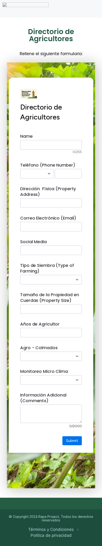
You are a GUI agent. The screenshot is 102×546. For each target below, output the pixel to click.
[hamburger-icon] (94, 7)
